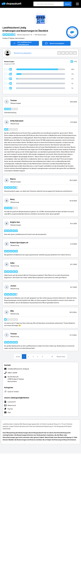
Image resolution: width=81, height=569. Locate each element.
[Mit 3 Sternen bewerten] (67, 53)
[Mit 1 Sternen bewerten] (59, 53)
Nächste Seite (61, 356)
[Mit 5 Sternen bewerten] (75, 53)
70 (52, 356)
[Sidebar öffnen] (77, 4)
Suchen (67, 4)
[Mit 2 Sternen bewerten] (63, 53)
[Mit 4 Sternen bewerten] (71, 53)
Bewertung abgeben (23, 53)
